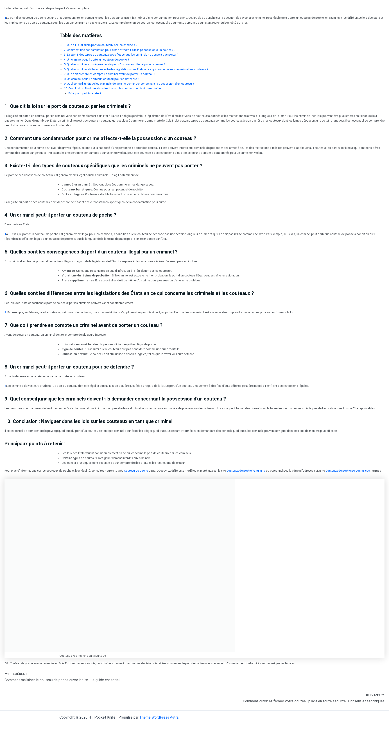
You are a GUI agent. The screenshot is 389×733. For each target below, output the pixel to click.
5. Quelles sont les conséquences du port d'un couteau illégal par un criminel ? (114, 64)
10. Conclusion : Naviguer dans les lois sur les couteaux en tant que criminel (112, 88)
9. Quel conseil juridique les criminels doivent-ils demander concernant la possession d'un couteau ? (129, 83)
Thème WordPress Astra (159, 717)
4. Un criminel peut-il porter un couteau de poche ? (96, 59)
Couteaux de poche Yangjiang (245, 470)
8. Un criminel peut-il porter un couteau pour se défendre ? (101, 79)
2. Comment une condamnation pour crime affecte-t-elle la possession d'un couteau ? (119, 50)
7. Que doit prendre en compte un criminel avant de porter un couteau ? (110, 74)
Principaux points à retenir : (85, 93)
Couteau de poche (136, 470)
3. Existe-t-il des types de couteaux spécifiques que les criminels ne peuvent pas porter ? (121, 54)
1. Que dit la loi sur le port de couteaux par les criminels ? (100, 45)
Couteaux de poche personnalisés (348, 470)
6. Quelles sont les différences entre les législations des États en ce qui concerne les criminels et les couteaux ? (136, 69)
